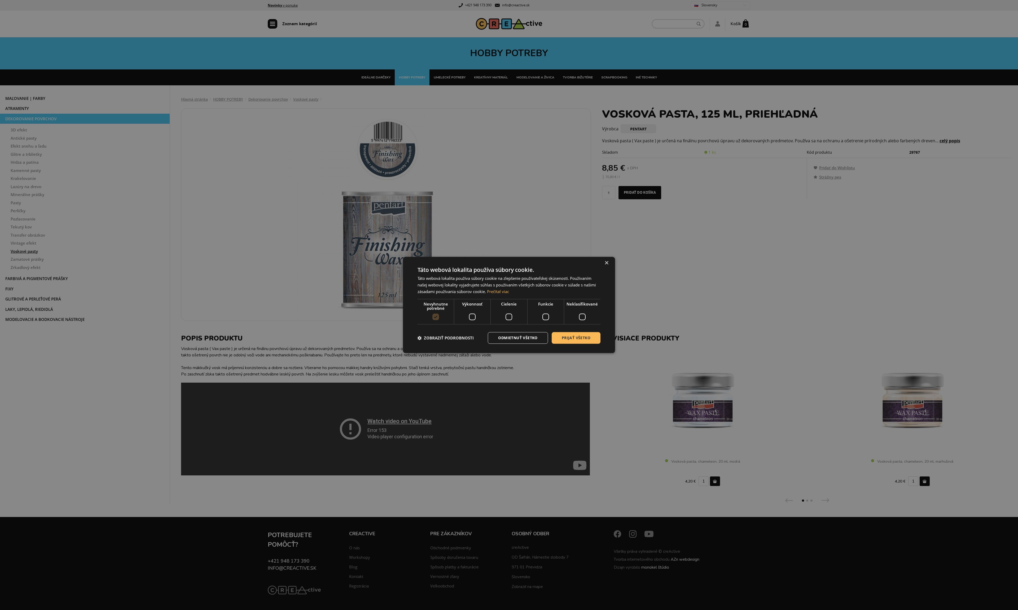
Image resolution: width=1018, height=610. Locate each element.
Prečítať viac (498, 291)
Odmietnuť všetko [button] (517, 337)
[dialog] (509, 305)
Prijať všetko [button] (576, 337)
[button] (446, 338)
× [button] (606, 263)
